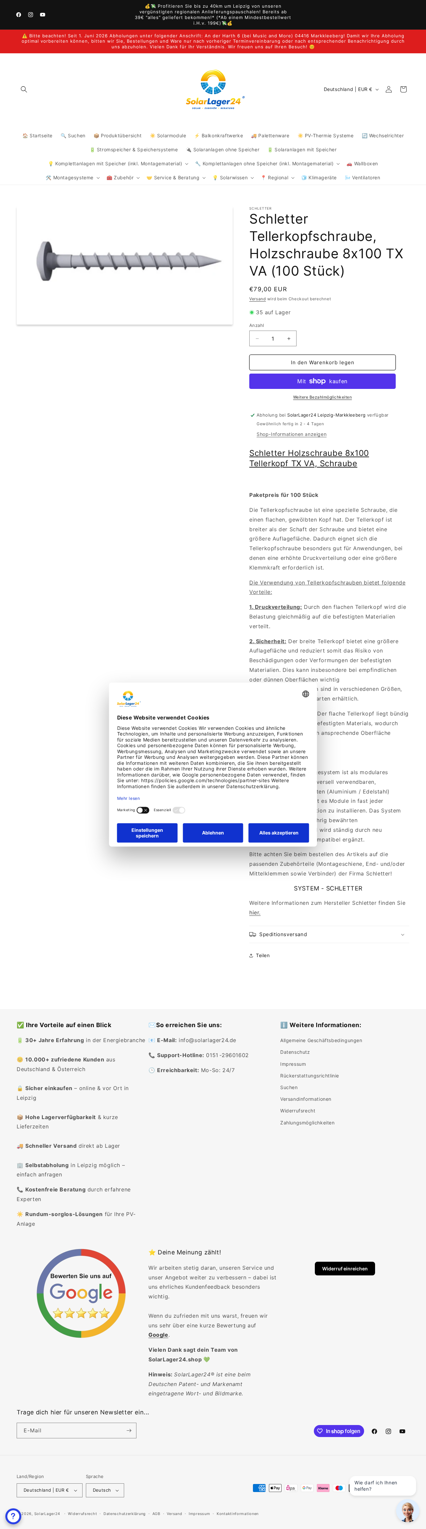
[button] (24, 89)
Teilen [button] (263, 955)
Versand (257, 298)
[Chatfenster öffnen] (13, 1516)
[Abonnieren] (128, 1430)
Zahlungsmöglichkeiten (307, 1122)
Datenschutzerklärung (125, 1513)
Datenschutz (295, 1052)
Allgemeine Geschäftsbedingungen (321, 1040)
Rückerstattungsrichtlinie (309, 1075)
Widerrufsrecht (297, 1110)
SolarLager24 (47, 1513)
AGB (156, 1513)
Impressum (293, 1064)
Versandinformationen (305, 1099)
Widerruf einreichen (345, 1268)
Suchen (289, 1087)
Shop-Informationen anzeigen (291, 434)
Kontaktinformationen (238, 1513)
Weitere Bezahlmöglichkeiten (322, 397)
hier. (255, 912)
